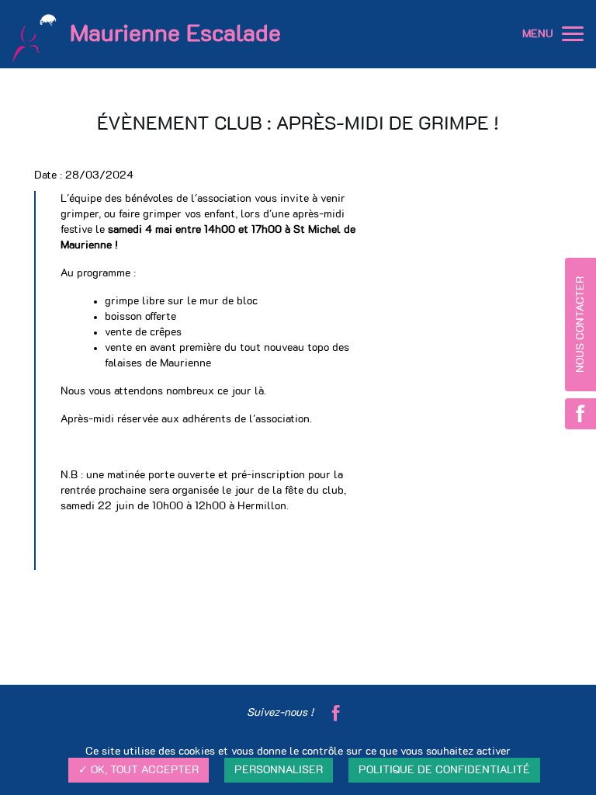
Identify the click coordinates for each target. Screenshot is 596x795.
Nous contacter (580, 324)
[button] (573, 34)
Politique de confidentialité (444, 770)
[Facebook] (336, 712)
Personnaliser (278, 770)
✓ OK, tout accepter (138, 770)
